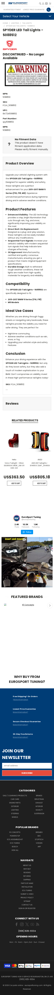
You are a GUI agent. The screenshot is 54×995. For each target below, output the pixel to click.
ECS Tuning (15, 843)
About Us (27, 865)
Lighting (15, 810)
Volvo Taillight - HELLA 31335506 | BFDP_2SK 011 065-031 (14, 465)
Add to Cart (15, 483)
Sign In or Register (27, 908)
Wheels (15, 817)
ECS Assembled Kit (15, 839)
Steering (15, 813)
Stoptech (39, 839)
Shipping (27, 880)
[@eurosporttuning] (16, 518)
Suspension (39, 813)
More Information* (20, 712)
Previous (3, 605)
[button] (46, 3)
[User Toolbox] (43, 3)
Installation (27, 887)
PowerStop (15, 836)
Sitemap (27, 901)
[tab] (27, 163)
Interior (39, 806)
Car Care (15, 799)
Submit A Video (27, 894)
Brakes (39, 795)
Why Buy (27, 869)
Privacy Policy (27, 897)
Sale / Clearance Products (15, 795)
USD (27, 950)
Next (50, 605)
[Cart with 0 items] (50, 3)
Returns (27, 876)
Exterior (15, 806)
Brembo (39, 832)
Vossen (39, 843)
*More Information (20, 699)
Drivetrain (39, 799)
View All (14, 850)
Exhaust (39, 803)
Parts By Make (27, 883)
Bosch (15, 846)
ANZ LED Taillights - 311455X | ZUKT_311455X (40, 464)
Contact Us (27, 905)
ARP (39, 846)
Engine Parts (14, 803)
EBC (39, 836)
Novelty (39, 810)
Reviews (27, 872)
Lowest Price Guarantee (33, 9)
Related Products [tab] (25, 420)
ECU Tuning (27, 890)
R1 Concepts (14, 832)
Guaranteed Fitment (12, 9)
